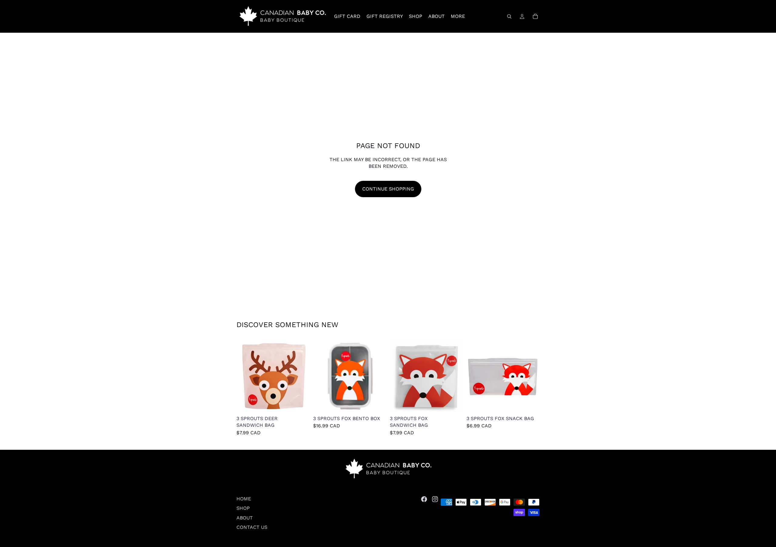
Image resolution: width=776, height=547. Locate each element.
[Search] (509, 16)
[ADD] (300, 403)
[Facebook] (424, 499)
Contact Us (251, 527)
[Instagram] (435, 499)
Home (243, 499)
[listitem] (458, 16)
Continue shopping (388, 189)
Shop (243, 508)
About (244, 517)
